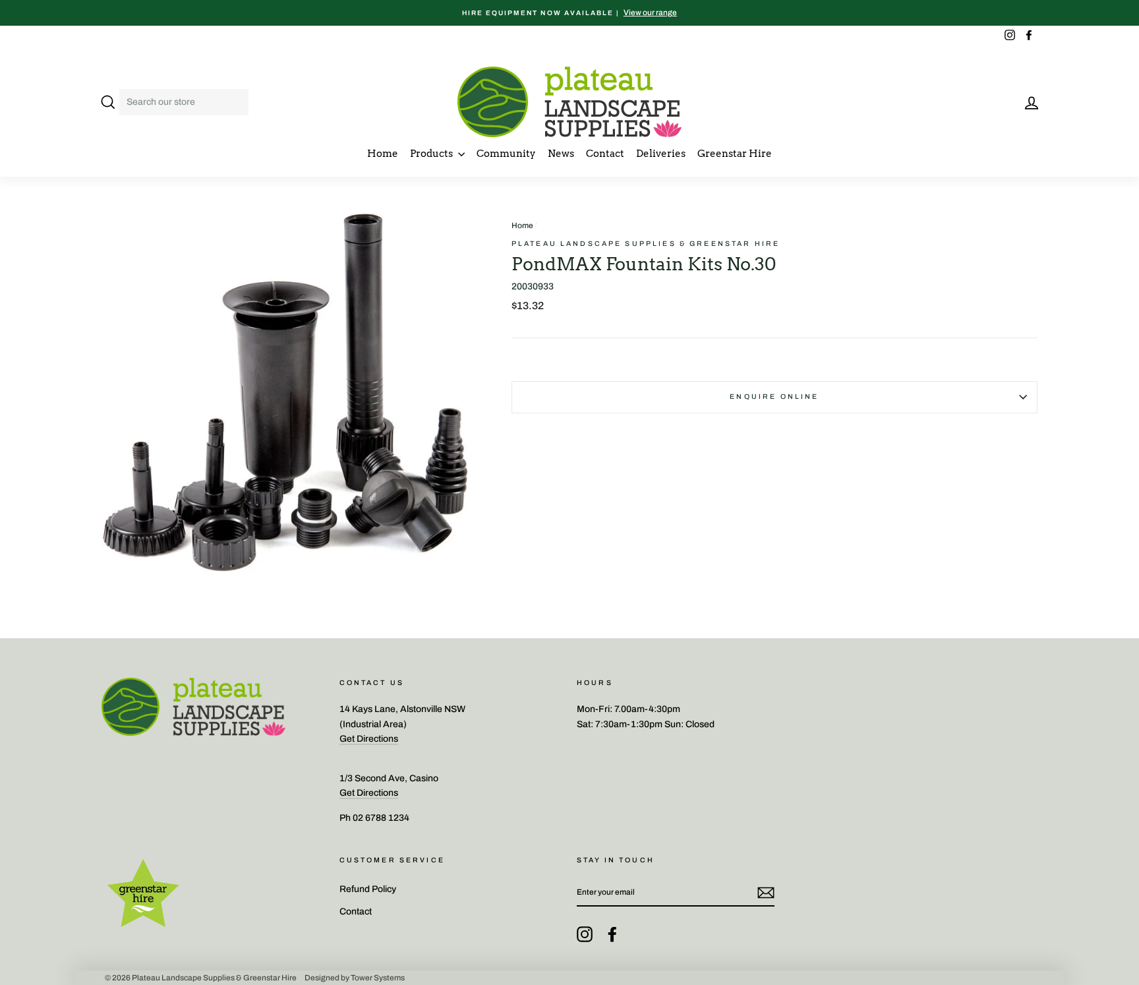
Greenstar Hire (734, 154)
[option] (569, 13)
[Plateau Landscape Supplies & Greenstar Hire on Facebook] (612, 934)
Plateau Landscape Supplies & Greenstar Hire (645, 243)
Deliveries (661, 154)
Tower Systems (378, 977)
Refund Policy (367, 889)
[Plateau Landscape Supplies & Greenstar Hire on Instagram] (585, 934)
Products (432, 154)
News (561, 154)
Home (382, 154)
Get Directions (368, 739)
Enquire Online (774, 396)
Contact (605, 154)
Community (506, 154)
